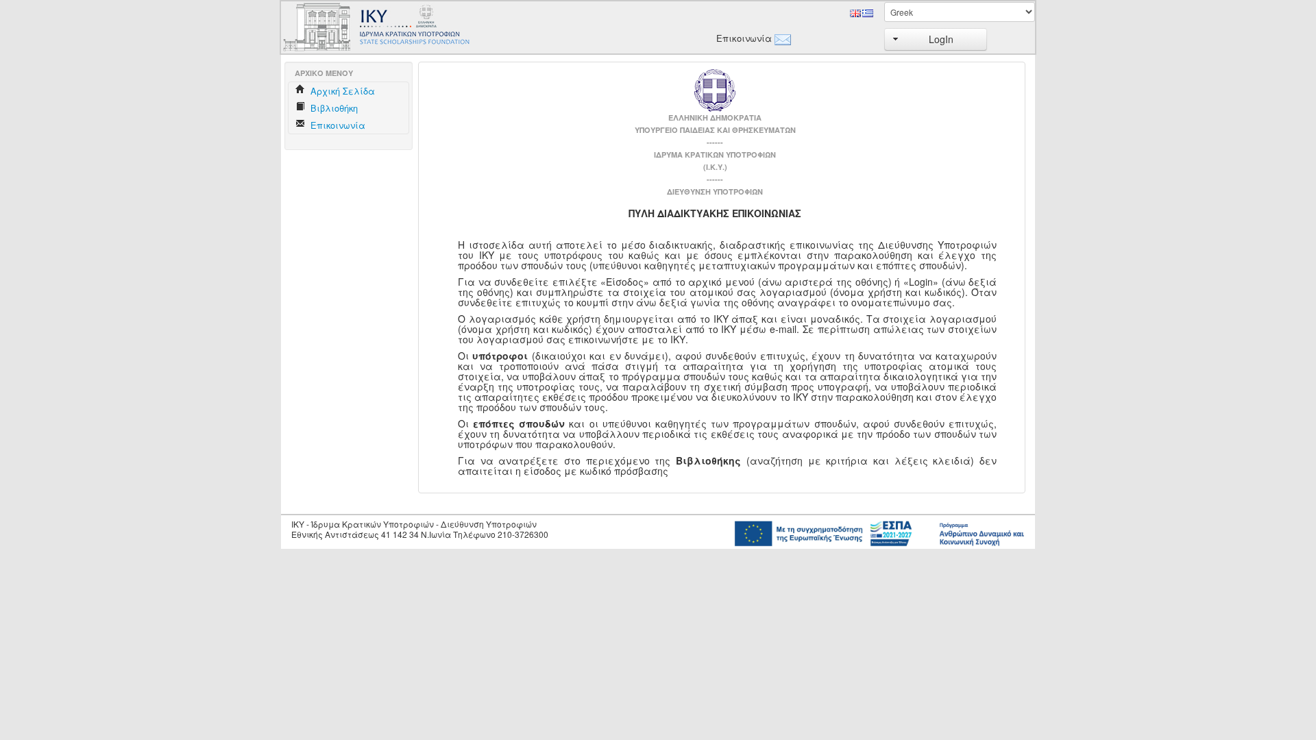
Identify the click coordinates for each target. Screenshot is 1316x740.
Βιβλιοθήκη (333, 107)
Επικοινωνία (741, 38)
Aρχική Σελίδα (341, 90)
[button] (935, 39)
